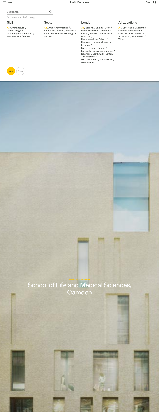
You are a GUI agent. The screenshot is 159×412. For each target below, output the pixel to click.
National (122, 30)
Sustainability (14, 36)
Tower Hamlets (89, 56)
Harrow (96, 42)
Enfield (93, 33)
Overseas (137, 33)
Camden (104, 30)
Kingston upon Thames (93, 48)
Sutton (109, 54)
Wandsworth (106, 59)
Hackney (85, 36)
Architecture (17, 27)
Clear (20, 71)
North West (124, 33)
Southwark (98, 54)
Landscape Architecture (19, 33)
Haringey (85, 42)
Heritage (69, 33)
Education (49, 30)
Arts (50, 27)
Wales (121, 39)
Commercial (61, 27)
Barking (89, 27)
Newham (85, 54)
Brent (84, 30)
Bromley (93, 30)
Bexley (108, 27)
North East (134, 30)
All (8, 27)
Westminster (87, 62)
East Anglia (128, 27)
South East (124, 36)
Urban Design (14, 30)
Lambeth (86, 51)
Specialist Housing (53, 33)
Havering (107, 42)
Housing (70, 30)
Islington (85, 45)
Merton (109, 51)
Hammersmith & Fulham (93, 39)
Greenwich (104, 33)
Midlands (141, 27)
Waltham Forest (89, 59)
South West (138, 36)
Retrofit (27, 36)
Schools (48, 36)
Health (60, 30)
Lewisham (98, 51)
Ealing (84, 33)
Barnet (99, 27)
